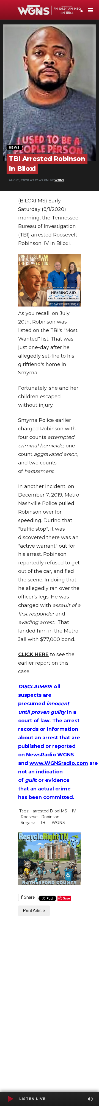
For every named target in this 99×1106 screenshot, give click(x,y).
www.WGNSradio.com (58, 763)
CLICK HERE (33, 654)
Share (29, 897)
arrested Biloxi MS (50, 811)
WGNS (59, 180)
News (14, 147)
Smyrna (28, 822)
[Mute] (90, 1098)
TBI (43, 822)
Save (66, 898)
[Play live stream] (10, 1099)
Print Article (34, 910)
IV (74, 811)
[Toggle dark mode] (81, 10)
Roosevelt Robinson (40, 816)
